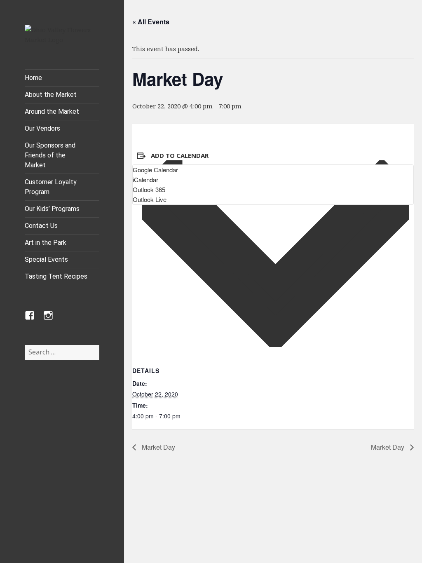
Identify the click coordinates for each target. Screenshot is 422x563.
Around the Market (52, 111)
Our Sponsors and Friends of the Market (50, 155)
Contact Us (41, 226)
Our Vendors (42, 128)
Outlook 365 (149, 189)
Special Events (46, 259)
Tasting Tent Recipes (56, 276)
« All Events (150, 21)
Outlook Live (149, 199)
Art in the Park (45, 242)
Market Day (157, 447)
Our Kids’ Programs (52, 209)
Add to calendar (180, 155)
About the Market (51, 95)
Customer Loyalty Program (51, 187)
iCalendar (145, 179)
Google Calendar (155, 169)
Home (33, 78)
